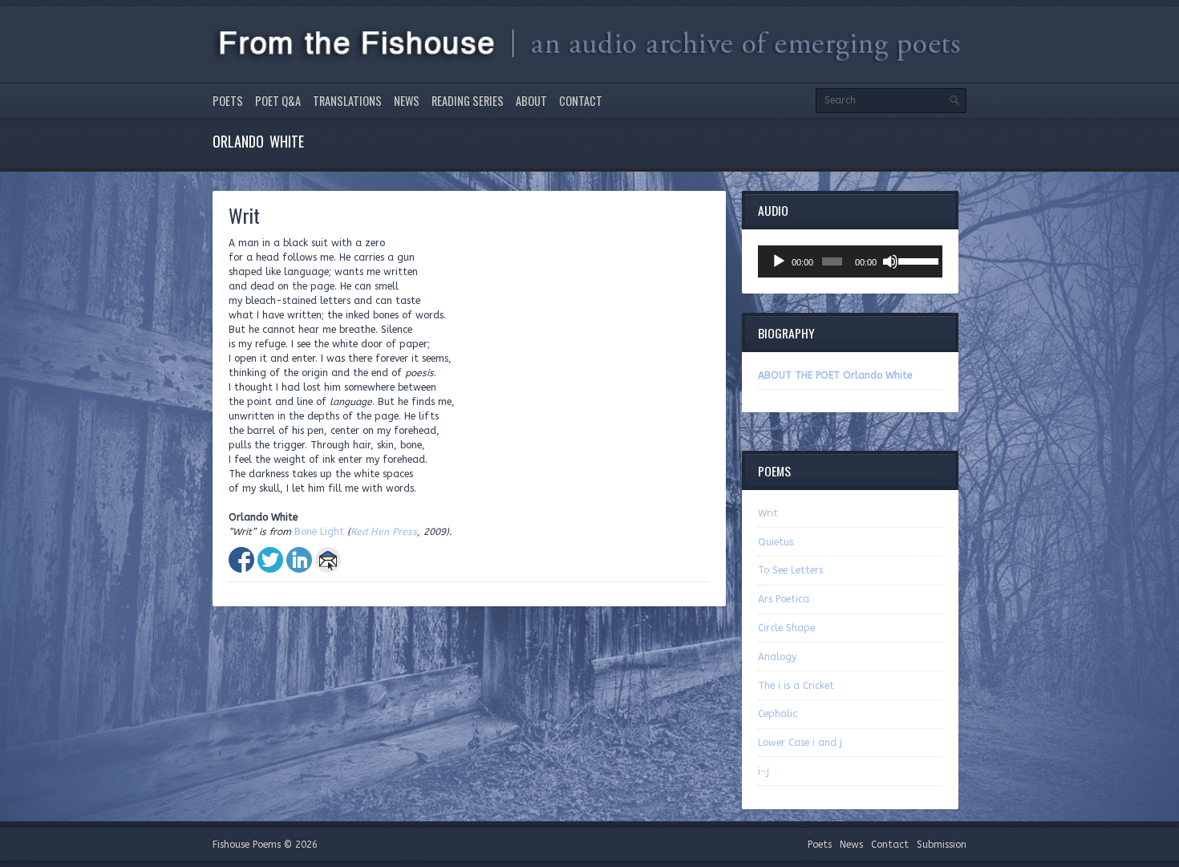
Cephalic (777, 713)
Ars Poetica (783, 599)
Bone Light (319, 531)
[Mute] (890, 261)
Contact (580, 100)
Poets (228, 100)
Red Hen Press (383, 531)
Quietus (775, 542)
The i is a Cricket (796, 685)
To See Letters (790, 570)
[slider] (916, 259)
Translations (347, 100)
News (406, 100)
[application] (850, 261)
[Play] (779, 261)
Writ (768, 513)
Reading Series (467, 100)
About (531, 100)
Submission (941, 844)
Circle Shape (786, 628)
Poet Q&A (278, 100)
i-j (763, 771)
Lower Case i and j (800, 742)
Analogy (777, 656)
